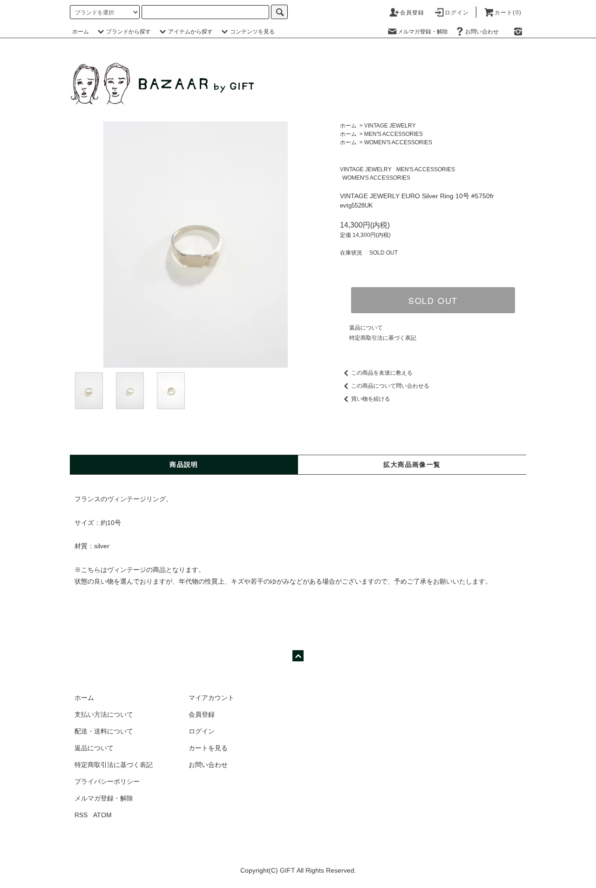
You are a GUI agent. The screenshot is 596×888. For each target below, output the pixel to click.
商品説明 (183, 464)
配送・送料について (103, 731)
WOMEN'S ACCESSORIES (398, 142)
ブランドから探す (128, 31)
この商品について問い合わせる (390, 386)
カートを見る (208, 748)
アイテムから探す (190, 31)
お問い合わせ (482, 31)
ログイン (457, 12)
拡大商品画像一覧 (411, 464)
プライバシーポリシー (107, 781)
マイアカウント (211, 697)
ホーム (80, 31)
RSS (81, 815)
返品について (366, 327)
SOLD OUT (433, 300)
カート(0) (508, 12)
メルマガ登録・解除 (423, 31)
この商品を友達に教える (382, 373)
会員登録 (412, 12)
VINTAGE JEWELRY (390, 125)
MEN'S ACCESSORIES (393, 134)
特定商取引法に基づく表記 (382, 338)
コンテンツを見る (252, 31)
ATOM (102, 815)
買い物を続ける (370, 399)
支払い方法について (103, 714)
